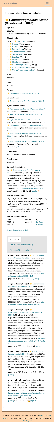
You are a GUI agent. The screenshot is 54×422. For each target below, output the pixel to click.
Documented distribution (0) (21, 245)
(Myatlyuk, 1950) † (27, 109)
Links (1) (28, 250)
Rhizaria (15, 46)
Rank (9, 82)
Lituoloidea (16, 62)
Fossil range (12, 159)
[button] (7, 19)
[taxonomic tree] (12, 230)
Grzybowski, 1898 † (27, 101)
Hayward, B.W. (27, 421)
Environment (12, 151)
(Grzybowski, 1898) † (26, 114)
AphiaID (10, 28)
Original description (16, 167)
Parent (10, 90)
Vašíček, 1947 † (25, 120)
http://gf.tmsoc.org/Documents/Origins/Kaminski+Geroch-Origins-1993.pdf (26, 393)
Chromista (21, 41)
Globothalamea (18, 52)
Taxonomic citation (15, 195)
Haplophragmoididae (20, 65)
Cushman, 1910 (24, 93)
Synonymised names (16, 106)
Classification (13, 38)
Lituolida (15, 57)
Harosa (15, 44)
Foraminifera (10, 3)
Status (10, 74)
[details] (34, 191)
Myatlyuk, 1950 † (25, 313)
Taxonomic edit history (17, 216)
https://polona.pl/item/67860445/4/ (28, 188)
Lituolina (15, 59)
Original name (13, 98)
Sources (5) (14, 239)
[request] (33, 401)
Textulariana (17, 54)
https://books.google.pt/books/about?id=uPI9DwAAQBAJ (26, 341)
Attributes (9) (15, 250)
